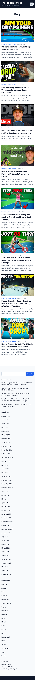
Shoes (3, 641)
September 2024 (7, 488)
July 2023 (4, 537)
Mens (3, 618)
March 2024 (5, 506)
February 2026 (6, 439)
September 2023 (7, 529)
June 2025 (5, 469)
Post (9, 44)
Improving (4, 44)
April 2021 (4, 570)
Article (3, 588)
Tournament (5, 648)
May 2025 (4, 472)
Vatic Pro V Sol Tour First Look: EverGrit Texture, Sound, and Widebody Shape (15, 400)
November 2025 (7, 450)
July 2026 (4, 420)
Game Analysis (6, 603)
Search (29, 374)
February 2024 (6, 510)
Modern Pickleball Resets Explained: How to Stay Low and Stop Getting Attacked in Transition (16, 303)
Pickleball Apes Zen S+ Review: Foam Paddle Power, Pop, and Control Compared (16, 383)
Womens (4, 656)
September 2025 (7, 457)
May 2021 (4, 567)
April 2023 (5, 544)
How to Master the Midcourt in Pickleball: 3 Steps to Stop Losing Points (15, 173)
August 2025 (5, 461)
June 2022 (5, 552)
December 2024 (6, 480)
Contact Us (5, 662)
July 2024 (4, 491)
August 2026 (5, 416)
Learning (4, 614)
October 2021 (6, 563)
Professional (5, 637)
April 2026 (5, 431)
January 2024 (6, 514)
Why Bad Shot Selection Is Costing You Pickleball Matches (14, 389)
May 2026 (4, 427)
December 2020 (6, 574)
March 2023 (5, 548)
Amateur (4, 584)
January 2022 (6, 559)
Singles (3, 644)
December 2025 (6, 446)
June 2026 (5, 423)
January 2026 (6, 442)
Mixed (3, 622)
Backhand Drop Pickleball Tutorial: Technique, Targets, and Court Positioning (15, 90)
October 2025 (6, 454)
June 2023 (5, 540)
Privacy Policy (6, 664)
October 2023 (6, 525)
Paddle (3, 629)
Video (14, 44)
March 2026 (5, 435)
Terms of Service (7, 666)
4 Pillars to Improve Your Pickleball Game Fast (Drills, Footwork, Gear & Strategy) (16, 260)
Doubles (4, 595)
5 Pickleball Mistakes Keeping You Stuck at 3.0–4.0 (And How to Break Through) (16, 217)
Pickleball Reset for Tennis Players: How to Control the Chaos (16, 405)
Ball (2, 592)
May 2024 (4, 499)
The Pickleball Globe (11, 3)
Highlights (4, 607)
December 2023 (6, 518)
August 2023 (5, 533)
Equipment (5, 599)
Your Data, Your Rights (9, 669)
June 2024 (5, 495)
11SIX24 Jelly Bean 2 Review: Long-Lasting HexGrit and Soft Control (15, 394)
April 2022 (5, 555)
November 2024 (7, 484)
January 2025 (6, 476)
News (3, 626)
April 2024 (5, 503)
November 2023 (7, 521)
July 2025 (4, 465)
